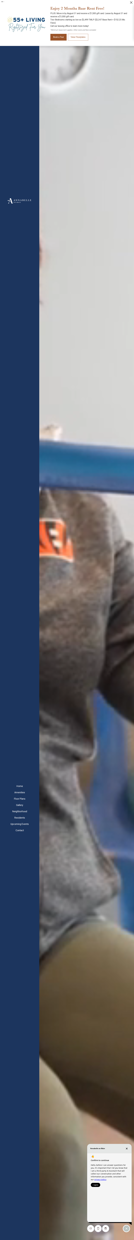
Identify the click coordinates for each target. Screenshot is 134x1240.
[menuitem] (20, 786)
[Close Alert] (131, 3)
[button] (3, 1)
